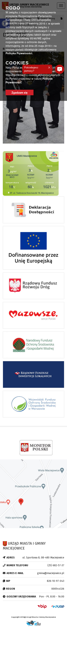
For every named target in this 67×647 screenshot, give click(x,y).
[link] (33, 211)
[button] (59, 69)
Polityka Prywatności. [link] (19, 53)
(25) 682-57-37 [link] (55, 565)
